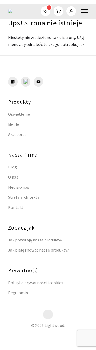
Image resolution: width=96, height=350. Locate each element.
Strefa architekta (23, 197)
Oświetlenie (19, 114)
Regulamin (18, 292)
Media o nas (18, 187)
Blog (12, 167)
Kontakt (15, 207)
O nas (13, 177)
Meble (13, 124)
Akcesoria (17, 134)
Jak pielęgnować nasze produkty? (38, 250)
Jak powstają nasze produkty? (35, 240)
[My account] (71, 11)
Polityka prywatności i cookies (35, 282)
